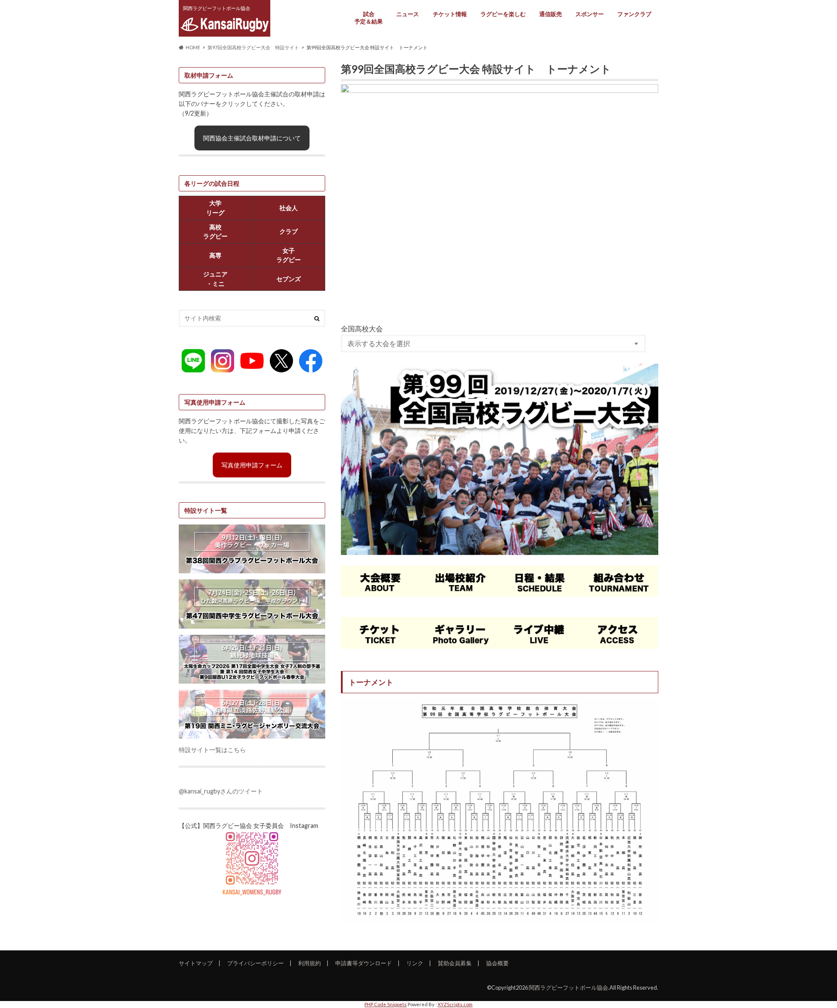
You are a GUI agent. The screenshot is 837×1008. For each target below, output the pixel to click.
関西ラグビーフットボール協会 (568, 987)
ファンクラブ (634, 13)
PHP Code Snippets (385, 1004)
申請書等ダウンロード (363, 963)
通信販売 (550, 13)
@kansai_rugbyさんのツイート (221, 791)
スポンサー (589, 13)
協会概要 (497, 963)
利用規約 (309, 963)
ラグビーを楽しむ (503, 13)
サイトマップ (196, 963)
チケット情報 (450, 13)
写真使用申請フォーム (251, 465)
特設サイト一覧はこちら (212, 749)
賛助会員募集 (455, 963)
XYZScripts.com (455, 1004)
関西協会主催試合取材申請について (252, 138)
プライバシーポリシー (255, 963)
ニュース (407, 13)
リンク (414, 963)
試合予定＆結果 (368, 17)
